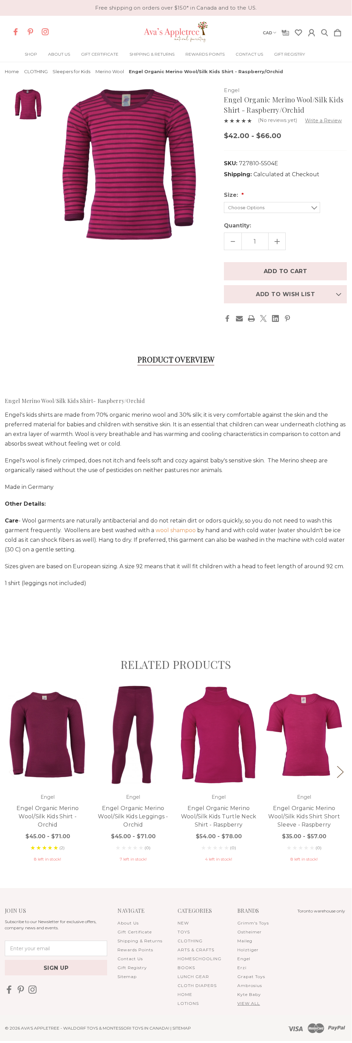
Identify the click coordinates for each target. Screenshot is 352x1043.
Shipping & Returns (151, 54)
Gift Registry (289, 54)
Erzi (242, 967)
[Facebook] (227, 318)
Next (340, 771)
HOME (185, 994)
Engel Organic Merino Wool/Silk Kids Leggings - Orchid (133, 816)
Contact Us (249, 54)
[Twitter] (263, 318)
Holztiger (248, 949)
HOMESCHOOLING (200, 958)
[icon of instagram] (45, 31)
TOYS (184, 931)
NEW (183, 923)
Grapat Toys (251, 976)
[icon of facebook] (15, 31)
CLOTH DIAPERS (197, 985)
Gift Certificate (99, 54)
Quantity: (237, 225)
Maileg (244, 940)
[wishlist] (298, 31)
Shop (31, 54)
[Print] (251, 318)
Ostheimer (249, 931)
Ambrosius (249, 985)
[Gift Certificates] (285, 31)
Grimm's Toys (253, 923)
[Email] (239, 318)
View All (248, 1003)
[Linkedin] (275, 318)
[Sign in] (311, 31)
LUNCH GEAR (193, 976)
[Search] (324, 31)
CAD (267, 32)
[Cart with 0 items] (337, 31)
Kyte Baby (249, 994)
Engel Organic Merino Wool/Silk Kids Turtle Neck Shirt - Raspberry (219, 816)
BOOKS (186, 967)
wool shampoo (176, 530)
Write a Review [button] (323, 120)
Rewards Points (205, 54)
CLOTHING (190, 940)
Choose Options (47, 766)
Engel (243, 958)
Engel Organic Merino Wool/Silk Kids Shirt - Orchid (47, 816)
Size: (232, 195)
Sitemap (127, 976)
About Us (59, 54)
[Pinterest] (287, 318)
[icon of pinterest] (30, 31)
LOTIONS (188, 1003)
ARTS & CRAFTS (196, 949)
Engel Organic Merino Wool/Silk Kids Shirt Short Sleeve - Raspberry (304, 816)
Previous (12, 771)
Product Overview (175, 359)
